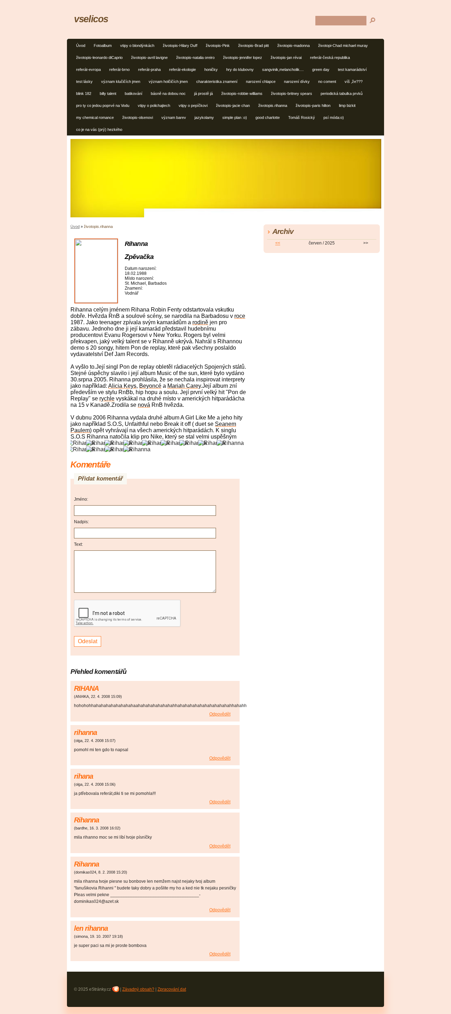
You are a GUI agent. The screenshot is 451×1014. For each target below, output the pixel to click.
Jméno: (81, 499)
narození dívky (297, 81)
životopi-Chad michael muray (343, 45)
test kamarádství (352, 69)
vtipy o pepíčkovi (193, 105)
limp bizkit (347, 105)
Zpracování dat (171, 989)
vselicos (91, 18)
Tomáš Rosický (301, 117)
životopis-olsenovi (137, 117)
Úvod (80, 45)
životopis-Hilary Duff (180, 45)
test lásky (84, 81)
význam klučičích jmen (120, 81)
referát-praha (149, 69)
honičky (211, 69)
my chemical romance (95, 117)
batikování (133, 93)
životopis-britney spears (291, 93)
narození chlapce (261, 81)
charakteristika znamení (216, 81)
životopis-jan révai (286, 57)
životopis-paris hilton (313, 105)
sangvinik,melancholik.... (283, 69)
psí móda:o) (333, 117)
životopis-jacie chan (233, 105)
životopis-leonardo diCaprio (99, 57)
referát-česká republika (330, 57)
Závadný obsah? (138, 989)
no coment (327, 81)
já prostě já (203, 93)
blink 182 (83, 93)
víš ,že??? (354, 81)
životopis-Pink (218, 45)
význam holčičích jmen (168, 81)
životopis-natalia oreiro (195, 57)
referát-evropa (88, 69)
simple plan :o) (234, 117)
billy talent (108, 93)
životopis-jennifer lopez (242, 57)
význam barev (173, 117)
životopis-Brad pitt (253, 45)
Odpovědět (219, 714)
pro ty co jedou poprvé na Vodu (102, 105)
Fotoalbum (103, 45)
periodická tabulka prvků (342, 93)
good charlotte (267, 117)
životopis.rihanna (272, 105)
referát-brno (119, 69)
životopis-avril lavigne (149, 57)
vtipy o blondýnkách (137, 45)
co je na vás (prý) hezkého (99, 129)
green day (320, 69)
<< (277, 243)
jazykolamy (204, 117)
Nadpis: (81, 521)
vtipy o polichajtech (154, 105)
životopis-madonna (293, 45)
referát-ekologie (182, 69)
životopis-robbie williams (241, 93)
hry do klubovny (240, 69)
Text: (78, 544)
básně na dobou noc (168, 93)
